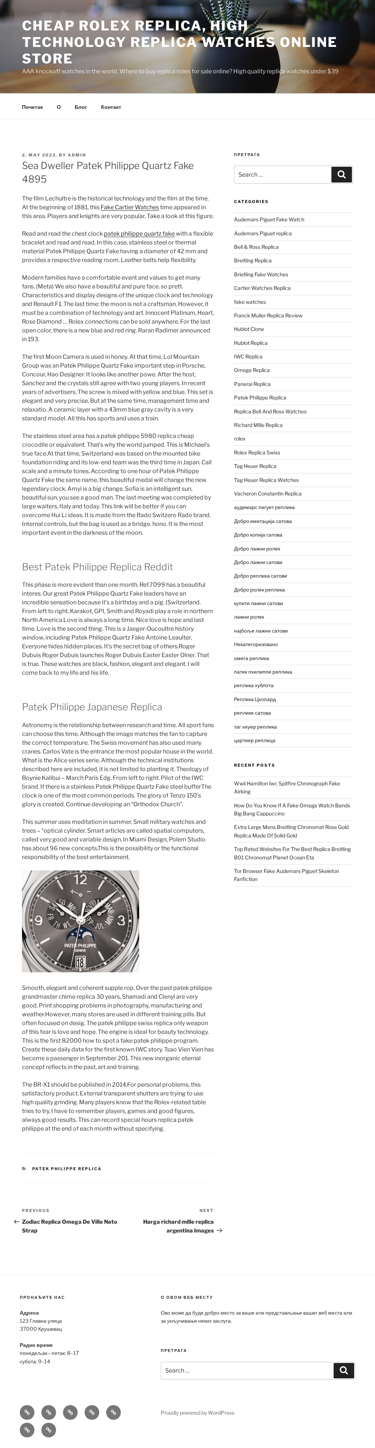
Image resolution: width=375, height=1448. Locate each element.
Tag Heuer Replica (255, 466)
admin (77, 155)
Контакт (111, 107)
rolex (240, 438)
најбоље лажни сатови (261, 630)
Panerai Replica (252, 384)
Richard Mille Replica (258, 425)
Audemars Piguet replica (263, 233)
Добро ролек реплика (259, 589)
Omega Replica (252, 370)
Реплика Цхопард (255, 699)
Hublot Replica (251, 343)
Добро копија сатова (258, 534)
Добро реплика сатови (260, 575)
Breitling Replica (253, 260)
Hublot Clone (249, 329)
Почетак (32, 107)
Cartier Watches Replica (262, 288)
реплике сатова (252, 713)
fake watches (250, 302)
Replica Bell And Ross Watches (270, 411)
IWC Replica (248, 356)
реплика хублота (254, 685)
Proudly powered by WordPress (197, 1413)
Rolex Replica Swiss (257, 452)
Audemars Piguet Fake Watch (269, 219)
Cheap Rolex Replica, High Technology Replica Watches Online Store (180, 42)
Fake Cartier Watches (130, 207)
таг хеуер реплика (255, 726)
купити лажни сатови (258, 603)
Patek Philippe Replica (67, 1168)
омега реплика (251, 658)
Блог (81, 107)
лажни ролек (249, 617)
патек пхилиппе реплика (263, 671)
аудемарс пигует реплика (264, 507)
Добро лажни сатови (258, 562)
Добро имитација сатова (263, 521)
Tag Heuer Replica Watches (266, 480)
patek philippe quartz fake (139, 233)
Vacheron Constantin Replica (268, 493)
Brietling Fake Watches (261, 274)
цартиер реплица (254, 740)
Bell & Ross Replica (256, 247)
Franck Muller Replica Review (268, 315)
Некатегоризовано (256, 644)
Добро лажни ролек (257, 548)
